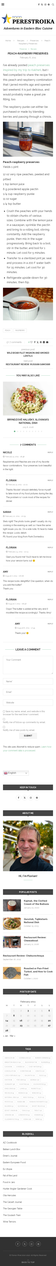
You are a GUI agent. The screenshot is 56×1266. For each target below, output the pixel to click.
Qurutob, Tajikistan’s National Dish (35, 921)
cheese (20, 1066)
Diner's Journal (10, 1156)
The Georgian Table (12, 1208)
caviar (8, 1066)
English (11, 773)
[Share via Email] (47, 342)
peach (7, 330)
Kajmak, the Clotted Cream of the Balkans (36, 902)
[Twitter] (42, 4)
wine (38, 1119)
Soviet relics (38, 1106)
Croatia (39, 1071)
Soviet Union (11, 1110)
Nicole (7, 452)
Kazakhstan (39, 1084)
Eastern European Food (14, 1162)
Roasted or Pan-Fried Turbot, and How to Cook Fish (38, 971)
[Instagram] (45, 4)
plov (41, 1097)
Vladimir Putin (12, 1119)
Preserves (34, 40)
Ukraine (9, 1115)
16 (21, 1020)
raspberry (20, 330)
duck (42, 1075)
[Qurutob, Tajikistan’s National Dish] (12, 924)
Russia (21, 1102)
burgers (45, 1062)
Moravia (22, 1093)
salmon (9, 1106)
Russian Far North (38, 1102)
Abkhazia (9, 1058)
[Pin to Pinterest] (41, 342)
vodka (27, 1119)
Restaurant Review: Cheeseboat (35, 939)
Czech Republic (12, 1075)
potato (9, 1102)
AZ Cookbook (10, 1142)
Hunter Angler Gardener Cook (17, 1189)
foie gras (21, 1080)
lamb (23, 1088)
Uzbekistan (24, 1115)
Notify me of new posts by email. (19, 730)
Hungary (10, 1084)
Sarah (7, 512)
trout (38, 1110)
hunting (24, 1084)
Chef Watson (35, 1066)
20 (49, 1020)
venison (38, 1115)
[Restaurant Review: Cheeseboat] (12, 942)
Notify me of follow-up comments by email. (24, 722)
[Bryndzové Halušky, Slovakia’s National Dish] (28, 398)
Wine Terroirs (9, 1221)
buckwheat (31, 1062)
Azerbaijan (25, 1058)
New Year (28, 1097)
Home (8, 40)
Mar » (12, 1036)
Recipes (20, 40)
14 (7, 1020)
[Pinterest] (49, 4)
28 (6, 1030)
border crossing (42, 1058)
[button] (5, 406)
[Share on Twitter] (38, 342)
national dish (12, 1097)
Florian (11, 480)
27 (49, 1025)
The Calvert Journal (12, 1202)
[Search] (53, 4)
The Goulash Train (12, 1215)
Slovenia (22, 1106)
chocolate (10, 1071)
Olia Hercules (9, 1195)
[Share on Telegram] (44, 342)
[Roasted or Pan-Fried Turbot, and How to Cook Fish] (12, 973)
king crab (10, 1088)
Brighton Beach (13, 1062)
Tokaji (26, 1110)
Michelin (9, 1093)
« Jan (5, 1036)
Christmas (25, 1071)
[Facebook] (38, 4)
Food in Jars (9, 1182)
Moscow (36, 1093)
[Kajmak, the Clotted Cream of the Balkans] (12, 905)
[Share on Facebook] (34, 342)
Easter (8, 1080)
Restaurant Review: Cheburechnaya (23, 955)
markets (35, 1088)
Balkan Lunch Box (11, 1149)
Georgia (34, 1080)
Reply (50, 452)
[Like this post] (31, 342)
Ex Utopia (7, 1169)
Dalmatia (30, 1075)
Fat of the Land (10, 1175)
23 (21, 1025)
